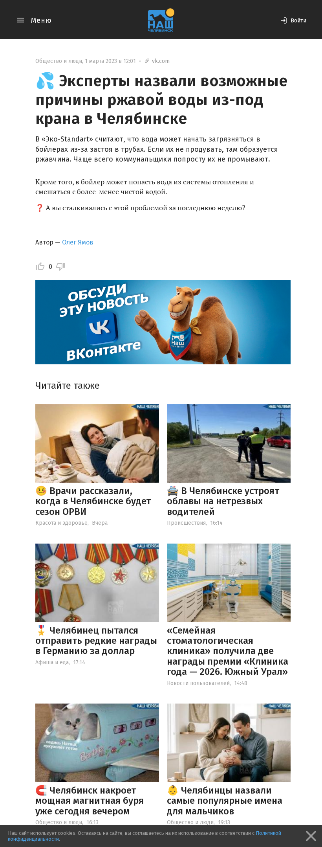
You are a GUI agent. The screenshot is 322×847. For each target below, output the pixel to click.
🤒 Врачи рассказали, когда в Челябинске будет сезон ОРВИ (93, 501)
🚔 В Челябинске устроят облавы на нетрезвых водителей (223, 501)
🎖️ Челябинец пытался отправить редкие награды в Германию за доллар (96, 641)
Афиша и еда (52, 662)
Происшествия (186, 523)
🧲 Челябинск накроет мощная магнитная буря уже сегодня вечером (89, 801)
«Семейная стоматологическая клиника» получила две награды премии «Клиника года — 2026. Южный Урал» (227, 651)
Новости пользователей (198, 683)
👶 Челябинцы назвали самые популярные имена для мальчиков (224, 801)
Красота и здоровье (61, 523)
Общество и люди (58, 61)
